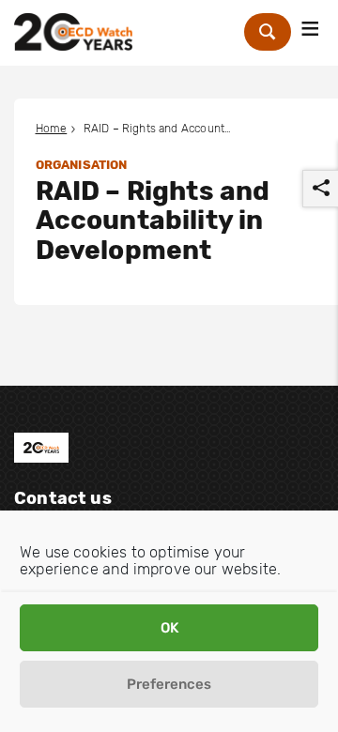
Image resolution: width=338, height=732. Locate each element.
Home (52, 128)
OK (169, 627)
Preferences (169, 684)
